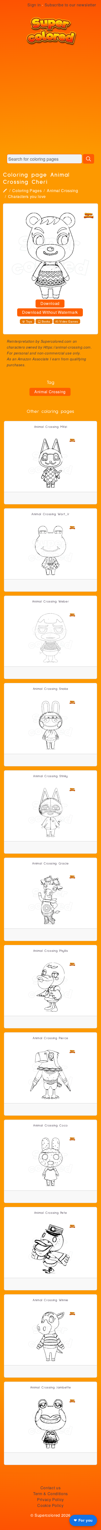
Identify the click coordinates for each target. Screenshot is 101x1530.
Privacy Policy (50, 1499)
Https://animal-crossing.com (67, 347)
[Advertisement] (50, 99)
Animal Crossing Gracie (50, 863)
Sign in (34, 5)
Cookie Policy (50, 1505)
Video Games (68, 321)
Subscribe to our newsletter (70, 5)
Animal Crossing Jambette (50, 1387)
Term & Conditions (50, 1493)
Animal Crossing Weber (50, 601)
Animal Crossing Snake (50, 689)
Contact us (50, 1488)
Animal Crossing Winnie (50, 1300)
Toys (29, 321)
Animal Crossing (62, 190)
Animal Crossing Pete (50, 1213)
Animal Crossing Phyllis (50, 951)
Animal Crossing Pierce (50, 1038)
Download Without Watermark (50, 312)
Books (46, 321)
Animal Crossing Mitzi (50, 427)
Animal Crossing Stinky (50, 776)
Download (50, 303)
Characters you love (27, 196)
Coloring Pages (27, 190)
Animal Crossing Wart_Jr (50, 514)
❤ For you (83, 1520)
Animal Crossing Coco (50, 1125)
